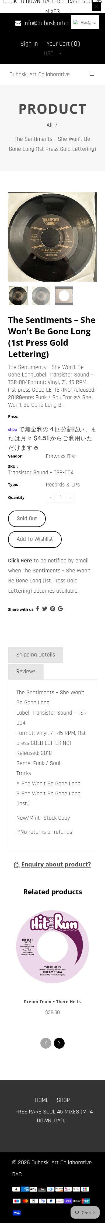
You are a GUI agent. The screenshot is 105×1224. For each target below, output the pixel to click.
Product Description (39, 638)
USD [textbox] (49, 53)
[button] (59, 1043)
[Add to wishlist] (47, 985)
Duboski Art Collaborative (39, 74)
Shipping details (35, 655)
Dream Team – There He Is (52, 1002)
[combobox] (52, 53)
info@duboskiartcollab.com (56, 23)
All (49, 125)
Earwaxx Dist (61, 456)
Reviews (26, 671)
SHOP (63, 1100)
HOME (42, 1100)
